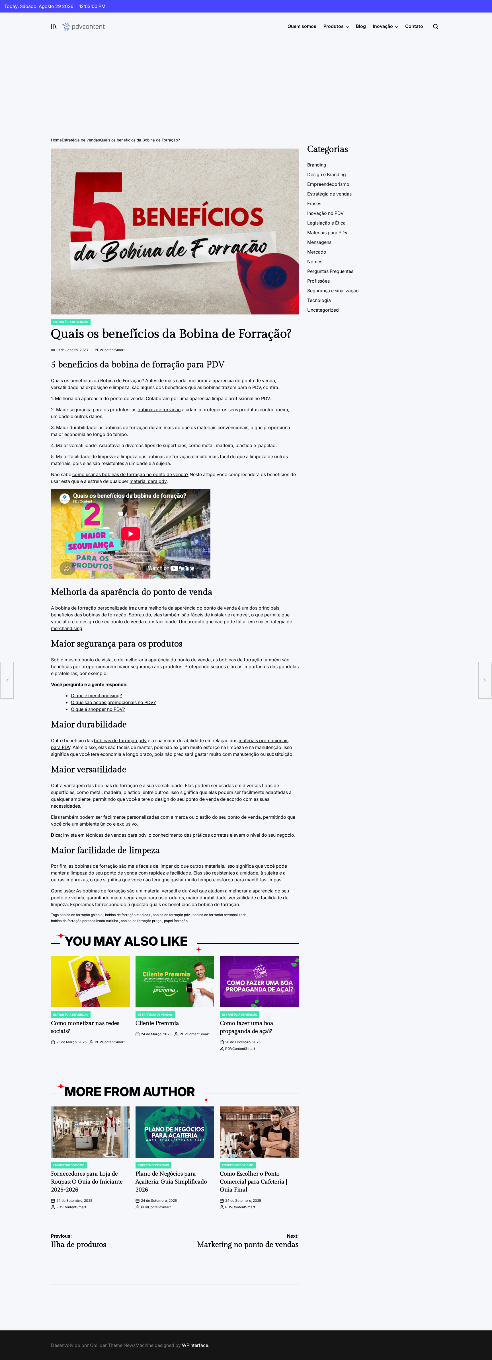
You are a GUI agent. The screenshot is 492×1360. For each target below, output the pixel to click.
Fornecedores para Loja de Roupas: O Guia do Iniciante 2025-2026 (87, 1181)
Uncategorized (323, 310)
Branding (316, 165)
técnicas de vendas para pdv (115, 835)
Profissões (318, 281)
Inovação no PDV (325, 213)
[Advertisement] (246, 83)
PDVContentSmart (110, 350)
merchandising (66, 628)
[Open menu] (54, 26)
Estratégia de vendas (70, 322)
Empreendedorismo (69, 1165)
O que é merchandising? (96, 695)
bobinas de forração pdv (120, 740)
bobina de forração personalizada (91, 608)
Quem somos (302, 26)
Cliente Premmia (157, 1023)
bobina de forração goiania (81, 915)
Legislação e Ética (326, 223)
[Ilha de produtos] (7, 680)
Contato (414, 26)
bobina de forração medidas (127, 915)
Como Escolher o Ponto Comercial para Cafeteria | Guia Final (253, 1181)
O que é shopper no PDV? (98, 709)
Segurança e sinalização (333, 290)
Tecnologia (319, 300)
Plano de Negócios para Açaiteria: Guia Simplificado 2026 (171, 1181)
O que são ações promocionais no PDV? (113, 702)
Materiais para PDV (327, 232)
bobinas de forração (159, 409)
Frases (314, 203)
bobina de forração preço (141, 921)
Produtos (333, 26)
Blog (361, 26)
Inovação (383, 26)
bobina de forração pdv (171, 915)
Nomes (314, 261)
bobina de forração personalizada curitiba (84, 921)
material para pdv (148, 481)
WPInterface (195, 1345)
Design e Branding (326, 174)
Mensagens (319, 242)
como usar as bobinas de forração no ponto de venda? (130, 474)
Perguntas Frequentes (330, 271)
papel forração (176, 921)
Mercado (316, 252)
